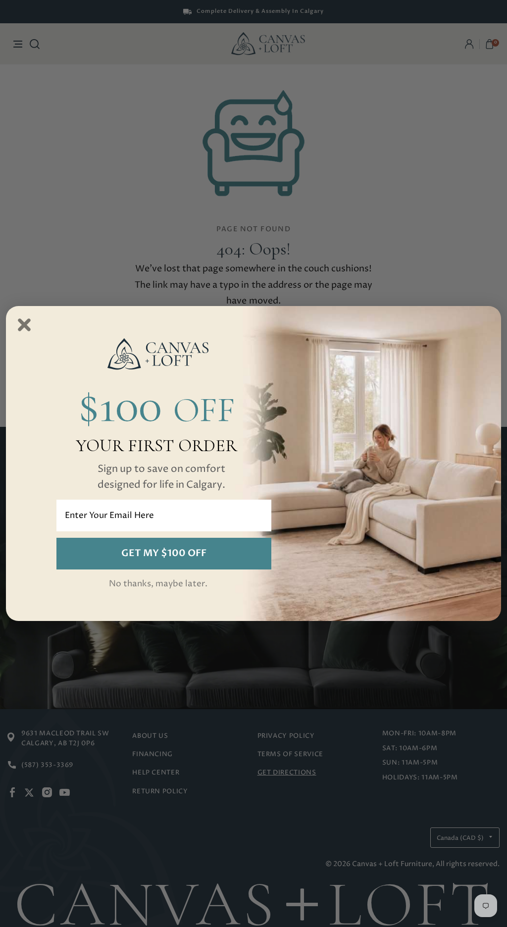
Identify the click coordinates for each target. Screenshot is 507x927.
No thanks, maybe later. (158, 584)
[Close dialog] (24, 324)
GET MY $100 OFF (163, 553)
